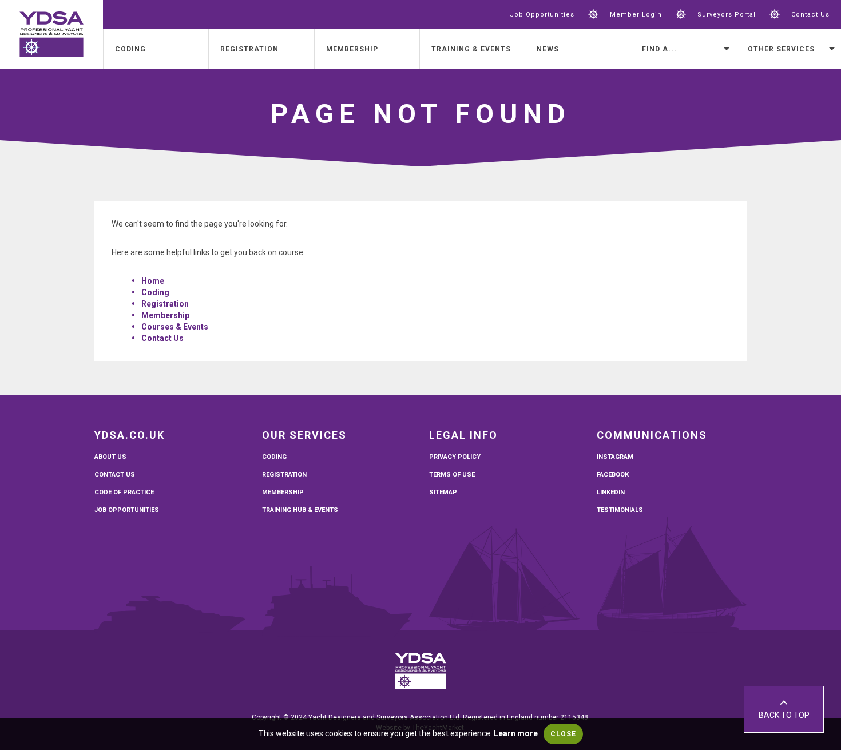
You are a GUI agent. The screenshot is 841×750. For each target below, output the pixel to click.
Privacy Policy (455, 457)
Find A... (659, 49)
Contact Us (810, 14)
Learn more (516, 733)
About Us (110, 457)
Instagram (615, 457)
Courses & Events (174, 326)
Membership (352, 49)
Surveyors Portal (726, 14)
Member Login (636, 14)
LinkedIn (611, 492)
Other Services (781, 49)
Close (563, 734)
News (548, 49)
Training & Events (471, 49)
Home (152, 280)
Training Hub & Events (300, 510)
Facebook (613, 474)
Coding (130, 49)
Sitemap (443, 492)
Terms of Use (452, 474)
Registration (249, 49)
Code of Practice (124, 492)
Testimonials (620, 510)
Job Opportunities (542, 14)
